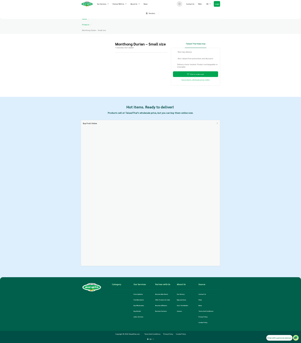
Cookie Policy (202, 322)
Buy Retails (137, 311)
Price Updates (138, 294)
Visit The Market (182, 305)
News (200, 305)
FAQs (200, 300)
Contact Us (202, 294)
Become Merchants (161, 294)
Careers (179, 311)
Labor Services (138, 317)
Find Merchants (139, 300)
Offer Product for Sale (162, 300)
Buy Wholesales (139, 305)
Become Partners (161, 311)
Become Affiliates (161, 305)
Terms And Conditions (205, 311)
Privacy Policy (203, 317)
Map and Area (181, 300)
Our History (181, 294)
